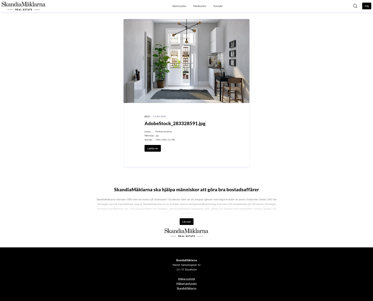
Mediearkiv (199, 6)
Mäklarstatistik (186, 278)
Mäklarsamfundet (186, 283)
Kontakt (218, 6)
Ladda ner (152, 148)
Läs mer (186, 221)
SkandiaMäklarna (186, 288)
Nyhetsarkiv (179, 6)
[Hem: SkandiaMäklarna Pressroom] (23, 6)
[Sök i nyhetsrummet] (355, 6)
